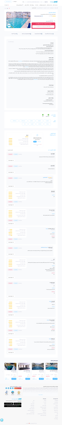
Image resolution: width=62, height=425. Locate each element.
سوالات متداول (44, 405)
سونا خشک (39, 124)
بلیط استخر (56, 415)
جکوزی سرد (47, 120)
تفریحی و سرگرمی (56, 408)
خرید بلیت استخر (55, 5)
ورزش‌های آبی (51, 7)
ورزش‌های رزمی (56, 402)
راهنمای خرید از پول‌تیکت (43, 407)
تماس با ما (6, 5)
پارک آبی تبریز (26, 66)
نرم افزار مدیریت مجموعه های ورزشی (42, 413)
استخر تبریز (45, 7)
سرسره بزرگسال (23, 120)
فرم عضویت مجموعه (31, 408)
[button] (14, 1)
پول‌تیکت (55, 7)
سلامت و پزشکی (56, 410)
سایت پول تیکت (35, 79)
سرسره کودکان (14, 120)
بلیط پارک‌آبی (56, 417)
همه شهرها (46, 1)
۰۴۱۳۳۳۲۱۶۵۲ (11, 41)
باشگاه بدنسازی (27, 5)
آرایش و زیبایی (56, 412)
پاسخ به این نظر (10, 160)
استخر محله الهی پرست (40, 7)
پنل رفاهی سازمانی (44, 408)
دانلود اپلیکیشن (32, 405)
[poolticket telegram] (13, 388)
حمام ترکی (31, 120)
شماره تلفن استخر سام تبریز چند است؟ (47, 103)
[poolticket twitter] (10, 388)
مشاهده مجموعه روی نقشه (38, 16)
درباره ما (45, 403)
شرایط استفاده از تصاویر (43, 415)
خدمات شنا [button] (36, 5)
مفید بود (15, 154)
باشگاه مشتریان (32, 407)
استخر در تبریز (20, 61)
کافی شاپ (32, 124)
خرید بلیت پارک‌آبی (49, 5)
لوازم (57, 413)
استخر (48, 7)
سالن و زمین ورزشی (55, 403)
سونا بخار (47, 124)
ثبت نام (33, 402)
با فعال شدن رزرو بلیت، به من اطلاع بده (43, 26)
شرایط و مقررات (44, 410)
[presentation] (29, 20)
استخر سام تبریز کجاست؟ (49, 99)
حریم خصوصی (44, 412)
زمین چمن (57, 405)
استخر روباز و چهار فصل (43, 5)
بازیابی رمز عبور (32, 403)
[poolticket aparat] (6, 388)
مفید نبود (10, 154)
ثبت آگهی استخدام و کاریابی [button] (31, 410)
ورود (33, 400)
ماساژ (25, 124)
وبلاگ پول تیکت (32, 412)
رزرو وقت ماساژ (32, 5)
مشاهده (54, 378)
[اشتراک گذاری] (5, 8)
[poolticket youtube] (8, 388)
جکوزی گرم (39, 120)
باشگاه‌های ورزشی (56, 407)
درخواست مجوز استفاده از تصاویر (30, 413)
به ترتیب (10, 150)
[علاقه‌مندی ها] (9, 8)
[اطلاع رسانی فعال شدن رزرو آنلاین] (7, 8)
